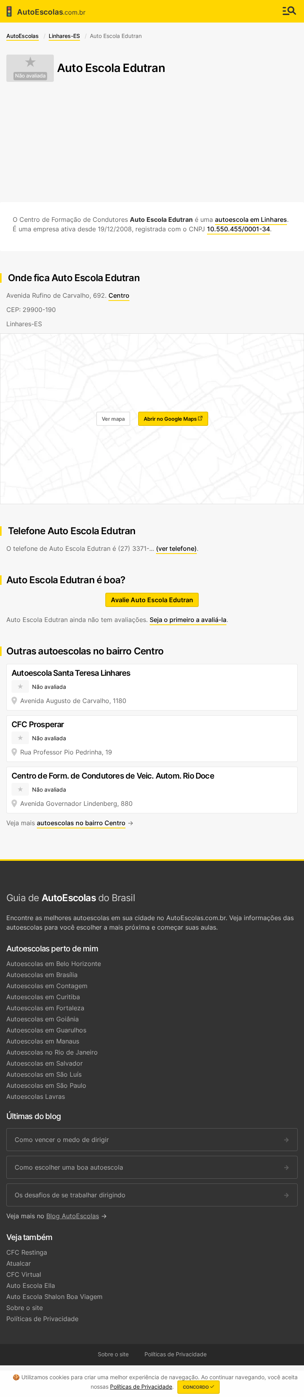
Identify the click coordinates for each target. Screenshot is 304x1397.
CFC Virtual (23, 1274)
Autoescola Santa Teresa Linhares (70, 673)
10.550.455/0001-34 (238, 229)
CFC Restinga (26, 1252)
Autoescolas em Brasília (42, 975)
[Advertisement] (152, 142)
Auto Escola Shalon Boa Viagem (54, 1297)
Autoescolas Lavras (35, 1096)
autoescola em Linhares (251, 219)
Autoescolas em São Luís (44, 1074)
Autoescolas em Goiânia (42, 1019)
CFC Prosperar (37, 724)
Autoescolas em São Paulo (46, 1085)
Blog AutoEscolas (72, 1216)
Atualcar (18, 1263)
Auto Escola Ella (30, 1285)
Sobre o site (24, 1308)
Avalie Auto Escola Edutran (152, 600)
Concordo (196, 1387)
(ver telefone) (176, 548)
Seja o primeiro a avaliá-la (188, 620)
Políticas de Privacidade (42, 1319)
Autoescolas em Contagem (46, 986)
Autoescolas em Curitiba (43, 997)
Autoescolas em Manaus (42, 1041)
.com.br (44, 11)
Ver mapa (113, 419)
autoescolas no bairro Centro (81, 823)
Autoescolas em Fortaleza (45, 1008)
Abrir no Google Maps (171, 419)
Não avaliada (30, 76)
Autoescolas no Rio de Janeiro (52, 1052)
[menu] (289, 11)
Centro (118, 295)
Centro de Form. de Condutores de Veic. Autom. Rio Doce (112, 776)
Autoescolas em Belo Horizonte (53, 964)
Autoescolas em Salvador (44, 1063)
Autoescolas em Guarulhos (46, 1030)
